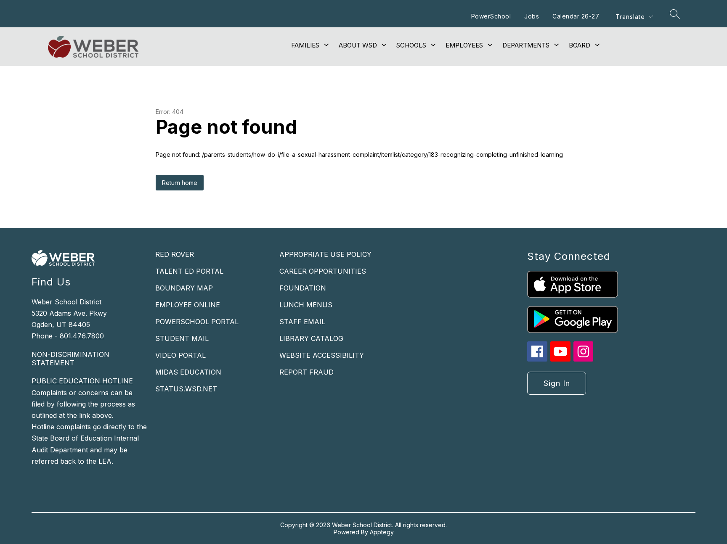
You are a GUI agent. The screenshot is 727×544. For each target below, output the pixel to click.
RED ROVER (174, 254)
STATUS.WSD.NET (186, 389)
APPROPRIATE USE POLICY (325, 254)
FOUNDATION (302, 288)
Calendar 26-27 (575, 16)
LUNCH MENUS (305, 305)
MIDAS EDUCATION (188, 372)
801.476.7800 (82, 336)
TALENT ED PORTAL (189, 271)
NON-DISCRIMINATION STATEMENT (70, 358)
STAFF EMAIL (302, 321)
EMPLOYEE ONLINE (187, 305)
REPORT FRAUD (306, 372)
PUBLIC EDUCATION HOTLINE (82, 381)
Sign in (557, 383)
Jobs (531, 16)
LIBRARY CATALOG (311, 338)
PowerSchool (491, 16)
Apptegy (382, 532)
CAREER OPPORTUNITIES (322, 271)
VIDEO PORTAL (180, 355)
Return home (179, 182)
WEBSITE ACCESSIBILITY (321, 355)
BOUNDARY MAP (184, 288)
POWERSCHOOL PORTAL (197, 321)
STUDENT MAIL (182, 338)
